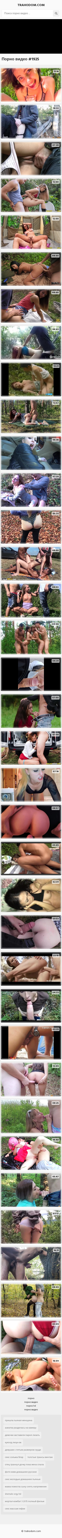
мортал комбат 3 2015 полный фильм (24, 1501)
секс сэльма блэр (14, 1457)
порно (31, 1398)
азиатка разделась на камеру (20, 1428)
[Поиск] (56, 13)
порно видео (31, 1402)
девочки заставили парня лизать (22, 1435)
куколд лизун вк (13, 1442)
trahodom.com (31, 5)
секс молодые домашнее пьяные (23, 1479)
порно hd (31, 1406)
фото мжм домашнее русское (21, 1472)
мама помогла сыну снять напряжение (26, 1486)
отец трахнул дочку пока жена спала (24, 1464)
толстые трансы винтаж (40, 1457)
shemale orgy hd (13, 1494)
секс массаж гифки (15, 1509)
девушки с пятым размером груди (23, 1450)
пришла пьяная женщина (18, 1420)
